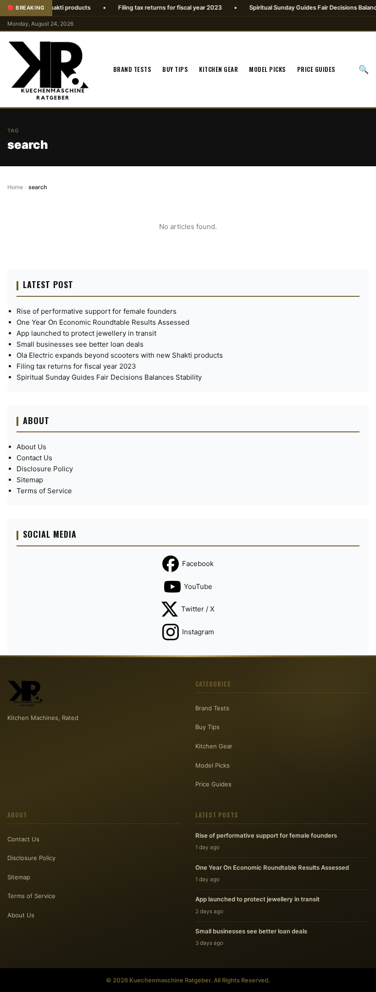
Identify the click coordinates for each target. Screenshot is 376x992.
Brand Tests (132, 69)
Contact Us (34, 457)
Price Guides (316, 69)
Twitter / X (198, 609)
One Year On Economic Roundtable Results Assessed (103, 322)
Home (15, 187)
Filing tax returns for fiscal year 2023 (148, 7)
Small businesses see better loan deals (80, 344)
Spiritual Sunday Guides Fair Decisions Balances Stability (109, 377)
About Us (31, 446)
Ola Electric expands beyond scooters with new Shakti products (120, 355)
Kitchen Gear (218, 69)
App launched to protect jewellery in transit (86, 333)
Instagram (198, 631)
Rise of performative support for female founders (97, 311)
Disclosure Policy (45, 468)
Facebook (198, 563)
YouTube (198, 586)
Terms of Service (44, 490)
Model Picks (267, 69)
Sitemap (30, 479)
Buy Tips (175, 69)
